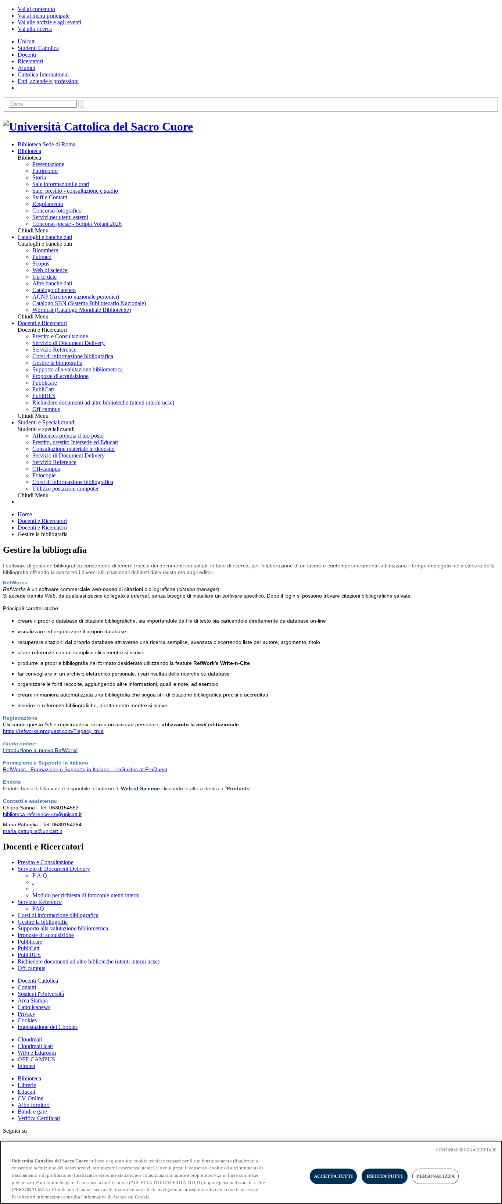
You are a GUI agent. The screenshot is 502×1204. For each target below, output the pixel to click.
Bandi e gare (32, 1111)
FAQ (38, 908)
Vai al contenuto (36, 9)
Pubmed (41, 257)
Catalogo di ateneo (54, 290)
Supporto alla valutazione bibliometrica (77, 369)
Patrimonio (45, 171)
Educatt (26, 1092)
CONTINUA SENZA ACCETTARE (466, 1150)
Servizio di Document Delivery (68, 343)
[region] (251, 1172)
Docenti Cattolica (38, 980)
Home (25, 514)
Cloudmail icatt (35, 1046)
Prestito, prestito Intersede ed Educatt (75, 442)
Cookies (27, 1020)
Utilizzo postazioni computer (65, 488)
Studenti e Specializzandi (47, 422)
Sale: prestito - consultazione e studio (75, 191)
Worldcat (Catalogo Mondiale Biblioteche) (81, 310)
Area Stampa (33, 1000)
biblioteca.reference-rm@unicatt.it (42, 814)
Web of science (50, 270)
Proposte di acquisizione (60, 376)
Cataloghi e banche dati (45, 237)
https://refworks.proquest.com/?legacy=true (53, 731)
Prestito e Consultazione (60, 336)
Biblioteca (29, 151)
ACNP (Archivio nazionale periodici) (75, 296)
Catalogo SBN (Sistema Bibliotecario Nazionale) (89, 303)
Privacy (26, 1014)
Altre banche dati (52, 283)
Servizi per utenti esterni (60, 217)
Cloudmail (30, 1039)
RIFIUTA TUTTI (385, 1176)
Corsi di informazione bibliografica (72, 356)
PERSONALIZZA (435, 1176)
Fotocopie (43, 475)
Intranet (26, 1066)
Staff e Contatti (49, 197)
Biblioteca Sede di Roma (46, 144)
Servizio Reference (54, 349)
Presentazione (48, 164)
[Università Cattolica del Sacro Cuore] (98, 126)
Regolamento (47, 204)
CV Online (30, 1098)
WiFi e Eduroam (37, 1053)
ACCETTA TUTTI (333, 1176)
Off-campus (46, 409)
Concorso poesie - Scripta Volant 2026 (77, 224)
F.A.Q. (40, 875)
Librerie (27, 1085)
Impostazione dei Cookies (48, 1027)
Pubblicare (44, 383)
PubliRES (43, 396)
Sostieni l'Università (41, 994)
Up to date (44, 277)
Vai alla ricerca (35, 29)
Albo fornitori (34, 1105)
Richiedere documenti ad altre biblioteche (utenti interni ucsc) (103, 402)
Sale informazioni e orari (60, 184)
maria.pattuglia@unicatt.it (32, 831)
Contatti (27, 987)
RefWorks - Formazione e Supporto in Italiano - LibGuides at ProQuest (85, 769)
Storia (39, 177)
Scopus (40, 263)
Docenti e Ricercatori (42, 323)
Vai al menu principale (43, 16)
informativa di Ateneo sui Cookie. (117, 1196)
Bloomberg (45, 250)
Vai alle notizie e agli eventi (49, 22)
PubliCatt (43, 389)
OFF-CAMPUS (36, 1059)
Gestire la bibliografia (57, 363)
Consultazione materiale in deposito (73, 449)
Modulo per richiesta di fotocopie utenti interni (86, 895)
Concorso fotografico (57, 210)
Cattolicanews (34, 1007)
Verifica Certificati (39, 1118)
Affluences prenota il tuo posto (68, 435)
